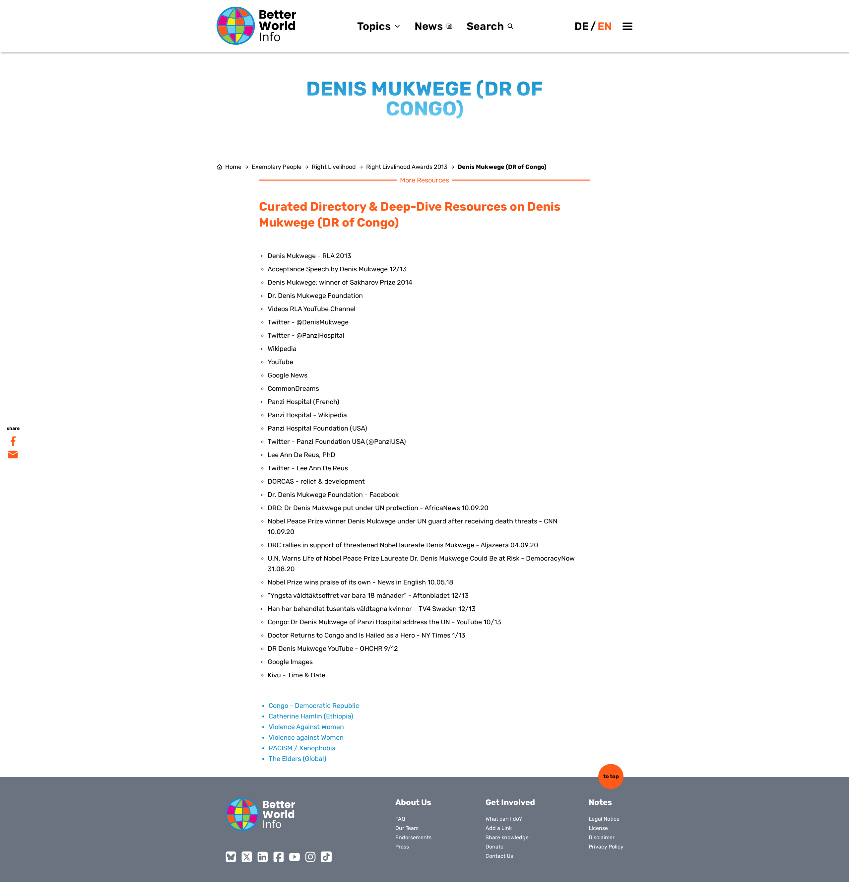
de (581, 26)
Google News (287, 375)
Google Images (290, 662)
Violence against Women (306, 737)
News (429, 26)
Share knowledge (507, 837)
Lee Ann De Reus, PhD (301, 455)
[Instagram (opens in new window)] (310, 856)
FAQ (400, 819)
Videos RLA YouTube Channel (312, 309)
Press (402, 847)
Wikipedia (282, 349)
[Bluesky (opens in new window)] (231, 856)
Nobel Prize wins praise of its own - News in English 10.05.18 (360, 582)
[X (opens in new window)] (246, 856)
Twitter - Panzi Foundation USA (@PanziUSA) (337, 441)
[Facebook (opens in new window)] (278, 856)
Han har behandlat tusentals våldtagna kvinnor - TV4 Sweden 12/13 (372, 609)
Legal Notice (604, 819)
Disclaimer (602, 837)
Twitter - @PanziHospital (306, 335)
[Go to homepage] (256, 26)
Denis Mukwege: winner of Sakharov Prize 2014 (340, 282)
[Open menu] (627, 26)
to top (611, 776)
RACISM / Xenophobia (302, 748)
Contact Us (499, 856)
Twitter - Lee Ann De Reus (308, 468)
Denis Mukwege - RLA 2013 (309, 256)
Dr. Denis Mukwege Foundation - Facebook (333, 495)
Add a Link (499, 828)
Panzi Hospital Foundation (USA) (317, 428)
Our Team (407, 828)
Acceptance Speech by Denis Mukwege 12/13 (337, 269)
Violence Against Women (306, 727)
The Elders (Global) (297, 759)
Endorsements (413, 837)
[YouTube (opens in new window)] (294, 856)
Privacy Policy (606, 847)
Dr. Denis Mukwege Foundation (315, 296)
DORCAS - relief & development (316, 481)
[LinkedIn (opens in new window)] (262, 856)
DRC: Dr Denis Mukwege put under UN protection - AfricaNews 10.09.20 (378, 508)
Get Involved (510, 802)
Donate (494, 847)
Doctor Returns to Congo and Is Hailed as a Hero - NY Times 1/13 (366, 635)
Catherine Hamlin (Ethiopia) (311, 716)
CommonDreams (293, 388)
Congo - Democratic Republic (314, 706)
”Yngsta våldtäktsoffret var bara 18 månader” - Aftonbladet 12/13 (368, 595)
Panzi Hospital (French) (303, 402)
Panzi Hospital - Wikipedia (307, 415)
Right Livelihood (334, 166)
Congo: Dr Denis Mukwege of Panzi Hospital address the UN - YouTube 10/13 (384, 622)
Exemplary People (276, 166)
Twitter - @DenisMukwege (308, 322)
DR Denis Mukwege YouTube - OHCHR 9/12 (333, 648)
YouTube (280, 362)
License (598, 828)
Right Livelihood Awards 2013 (406, 166)
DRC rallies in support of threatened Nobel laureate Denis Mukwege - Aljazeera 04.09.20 (403, 545)
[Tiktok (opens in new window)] (326, 856)
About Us (413, 802)
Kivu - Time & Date (296, 675)
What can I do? (504, 819)
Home (233, 166)
